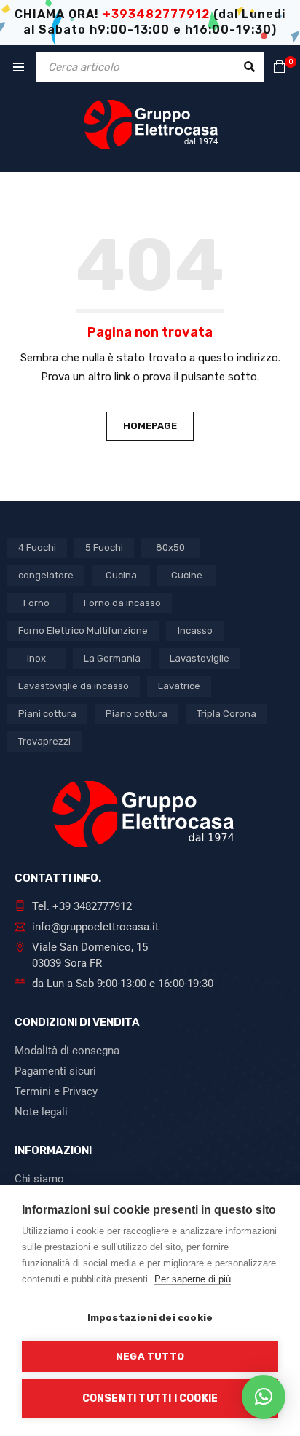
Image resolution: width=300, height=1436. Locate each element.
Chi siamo (39, 1178)
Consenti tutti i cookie (150, 1398)
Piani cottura (47, 713)
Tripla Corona (226, 713)
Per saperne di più (192, 1279)
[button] (263, 1397)
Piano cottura (136, 713)
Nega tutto (150, 1356)
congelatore (46, 575)
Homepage (150, 425)
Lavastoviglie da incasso (73, 685)
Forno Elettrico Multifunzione (83, 630)
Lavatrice (179, 685)
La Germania (112, 658)
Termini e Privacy (56, 1091)
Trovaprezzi (44, 741)
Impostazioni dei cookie (150, 1317)
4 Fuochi (37, 547)
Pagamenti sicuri (55, 1071)
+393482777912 (156, 14)
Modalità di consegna (67, 1050)
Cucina (121, 575)
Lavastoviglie (199, 658)
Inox (36, 658)
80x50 (170, 547)
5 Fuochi (104, 547)
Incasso (195, 630)
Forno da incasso (122, 602)
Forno (36, 602)
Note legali (41, 1111)
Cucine (186, 575)
